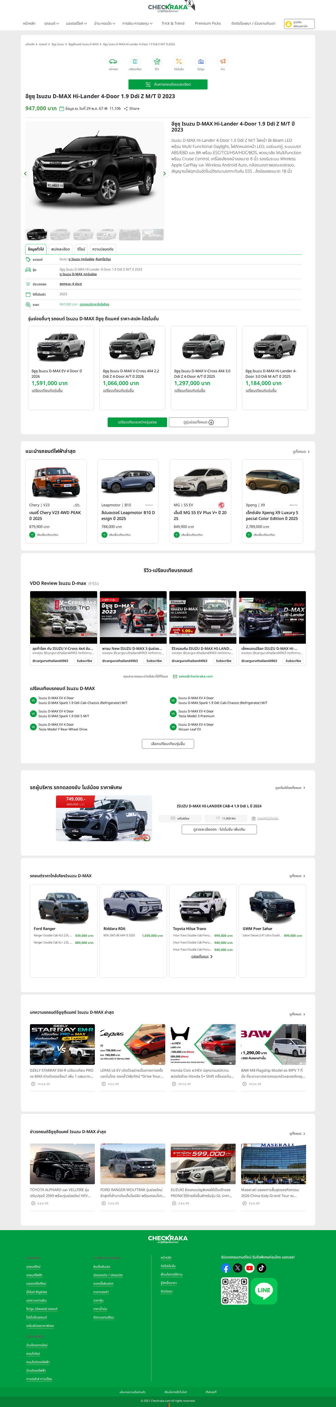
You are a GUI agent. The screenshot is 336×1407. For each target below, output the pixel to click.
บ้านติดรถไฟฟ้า (36, 1370)
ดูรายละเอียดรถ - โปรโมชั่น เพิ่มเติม (219, 829)
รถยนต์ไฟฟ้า (34, 1275)
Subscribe (84, 661)
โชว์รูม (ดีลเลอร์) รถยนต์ (41, 1309)
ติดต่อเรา (167, 1291)
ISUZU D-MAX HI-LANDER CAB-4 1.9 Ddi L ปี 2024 (219, 806)
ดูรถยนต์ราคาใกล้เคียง (94, 304)
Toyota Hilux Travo (189, 929)
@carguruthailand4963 (50, 661)
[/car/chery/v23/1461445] (56, 482)
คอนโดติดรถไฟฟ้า (38, 1362)
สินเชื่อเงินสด (101, 1266)
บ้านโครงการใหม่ (37, 1345)
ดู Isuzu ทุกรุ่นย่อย (81, 259)
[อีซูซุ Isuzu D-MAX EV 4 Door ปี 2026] (61, 346)
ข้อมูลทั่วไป (36, 249)
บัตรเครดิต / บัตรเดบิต (108, 1275)
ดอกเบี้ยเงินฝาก (103, 1283)
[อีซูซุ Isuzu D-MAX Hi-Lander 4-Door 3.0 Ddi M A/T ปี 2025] (274, 346)
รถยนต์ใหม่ (33, 1266)
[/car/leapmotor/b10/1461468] (128, 482)
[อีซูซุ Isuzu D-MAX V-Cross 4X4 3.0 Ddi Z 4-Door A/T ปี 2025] (203, 346)
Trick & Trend (173, 23)
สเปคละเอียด (60, 249)
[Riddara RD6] (133, 906)
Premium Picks (208, 23)
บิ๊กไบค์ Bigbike (36, 1292)
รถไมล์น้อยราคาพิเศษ (40, 1325)
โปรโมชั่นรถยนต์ (36, 1317)
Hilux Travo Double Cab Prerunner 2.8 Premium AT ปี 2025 (192, 935)
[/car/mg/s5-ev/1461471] (200, 482)
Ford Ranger (45, 929)
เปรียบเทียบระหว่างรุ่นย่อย (137, 422)
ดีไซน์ (81, 249)
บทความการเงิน (36, 1300)
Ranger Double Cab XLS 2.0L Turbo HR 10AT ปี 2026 (53, 935)
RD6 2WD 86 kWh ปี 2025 (119, 935)
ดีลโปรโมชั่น (168, 1266)
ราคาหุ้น (98, 1300)
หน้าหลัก (29, 23)
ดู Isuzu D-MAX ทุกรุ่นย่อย (78, 274)
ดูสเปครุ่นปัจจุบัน (268, 818)
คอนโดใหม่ (33, 1353)
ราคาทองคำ (101, 1292)
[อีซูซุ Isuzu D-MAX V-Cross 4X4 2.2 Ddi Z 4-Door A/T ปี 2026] (132, 346)
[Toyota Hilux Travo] (203, 906)
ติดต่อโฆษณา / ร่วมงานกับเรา (253, 23)
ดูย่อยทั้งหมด (200, 956)
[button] (299, 24)
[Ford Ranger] (63, 906)
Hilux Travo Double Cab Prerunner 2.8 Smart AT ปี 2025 (192, 950)
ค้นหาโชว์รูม (103, 259)
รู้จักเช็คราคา (169, 1283)
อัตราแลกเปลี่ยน (103, 1317)
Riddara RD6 (114, 929)
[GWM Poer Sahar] (272, 906)
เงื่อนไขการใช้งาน (172, 1274)
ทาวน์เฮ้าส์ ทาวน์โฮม (39, 1379)
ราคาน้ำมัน (100, 1309)
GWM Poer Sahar (257, 929)
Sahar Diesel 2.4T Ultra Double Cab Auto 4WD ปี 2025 (262, 935)
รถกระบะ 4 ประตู (71, 283)
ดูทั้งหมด (299, 451)
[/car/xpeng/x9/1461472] (272, 482)
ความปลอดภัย (103, 249)
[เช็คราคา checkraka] (168, 8)
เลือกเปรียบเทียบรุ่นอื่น (168, 744)
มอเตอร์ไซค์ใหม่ (36, 1283)
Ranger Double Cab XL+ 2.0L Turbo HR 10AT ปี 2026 (53, 942)
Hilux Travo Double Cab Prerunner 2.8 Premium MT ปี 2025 (192, 942)
